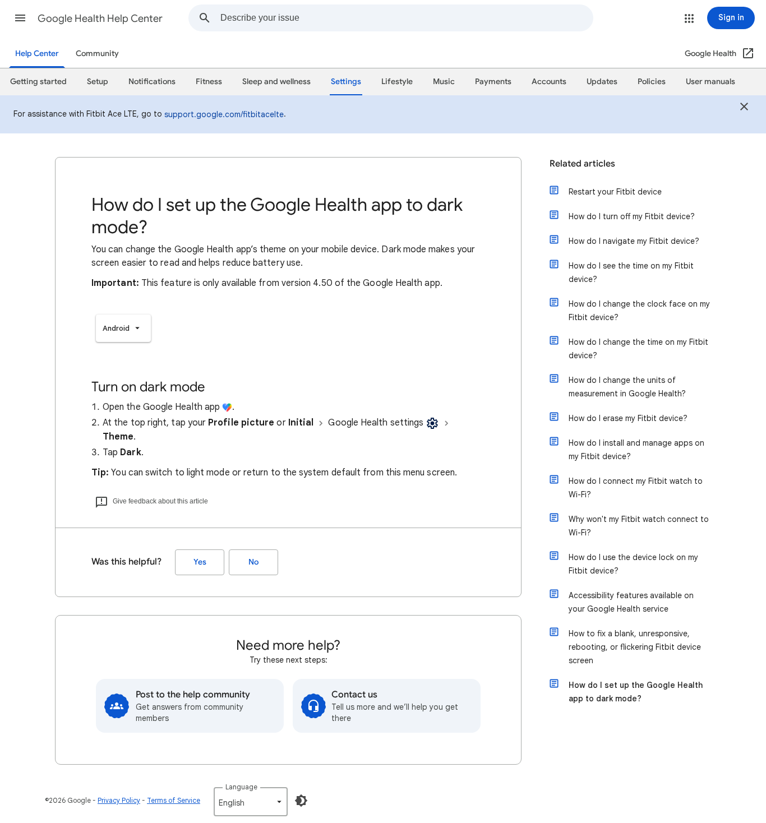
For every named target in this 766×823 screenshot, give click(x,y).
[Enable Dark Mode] (301, 800)
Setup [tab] (97, 81)
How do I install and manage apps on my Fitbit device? (636, 449)
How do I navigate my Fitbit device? (634, 241)
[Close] (744, 108)
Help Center (37, 53)
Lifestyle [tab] (397, 81)
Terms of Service (173, 800)
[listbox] (123, 328)
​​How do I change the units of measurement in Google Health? (627, 387)
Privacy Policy (119, 800)
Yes (199, 562)
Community (97, 53)
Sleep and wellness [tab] (276, 81)
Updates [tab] (602, 81)
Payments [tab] (493, 81)
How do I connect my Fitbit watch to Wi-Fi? (636, 488)
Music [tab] (444, 81)
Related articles (582, 163)
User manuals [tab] (710, 81)
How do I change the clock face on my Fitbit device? (639, 310)
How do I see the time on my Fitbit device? (631, 272)
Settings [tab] (346, 81)
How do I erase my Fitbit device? (628, 418)
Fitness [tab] (209, 81)
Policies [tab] (652, 81)
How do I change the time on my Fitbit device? (638, 348)
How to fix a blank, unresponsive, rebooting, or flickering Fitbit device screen (635, 646)
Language (241, 787)
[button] (20, 17)
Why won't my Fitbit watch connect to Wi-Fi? (639, 526)
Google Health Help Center (100, 18)
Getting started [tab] (38, 81)
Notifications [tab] (152, 81)
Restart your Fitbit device (615, 192)
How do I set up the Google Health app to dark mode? (636, 692)
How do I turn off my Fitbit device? (632, 216)
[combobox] (406, 18)
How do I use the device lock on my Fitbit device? (633, 564)
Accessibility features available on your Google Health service (631, 602)
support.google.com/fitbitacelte (224, 114)
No (253, 562)
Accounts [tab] (549, 81)
